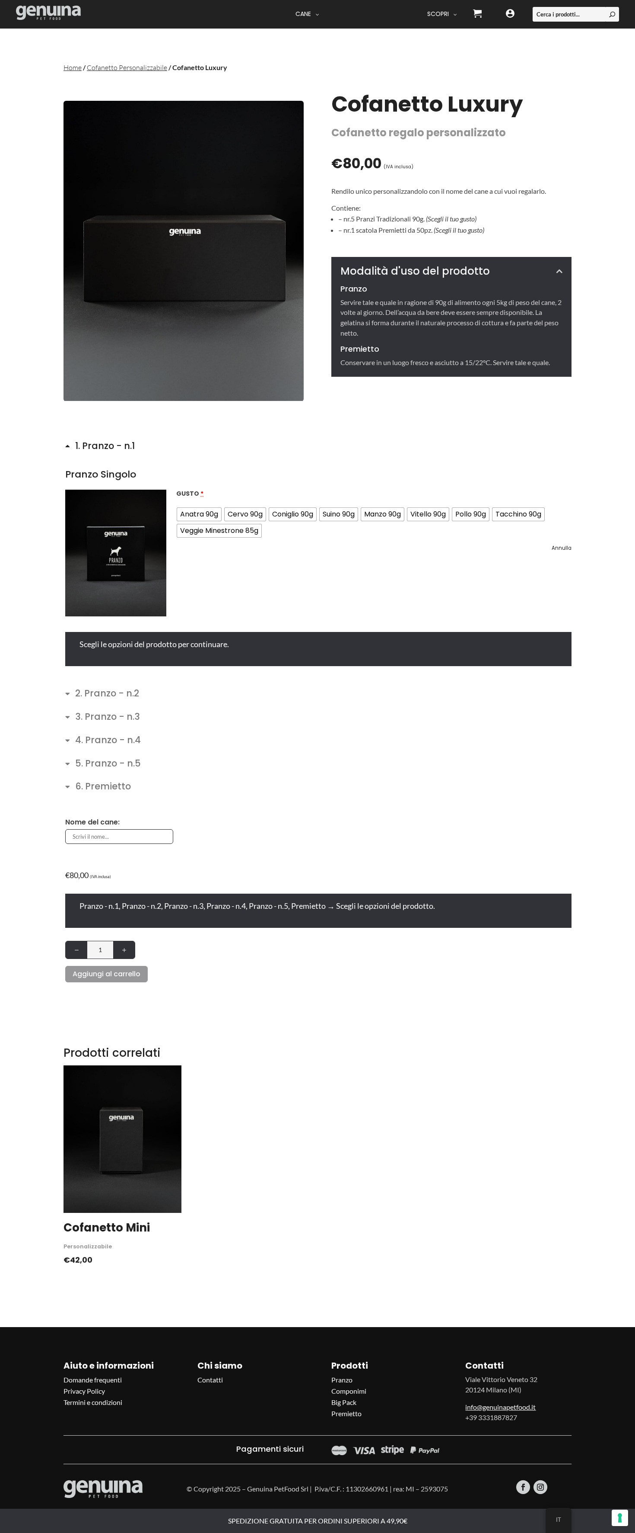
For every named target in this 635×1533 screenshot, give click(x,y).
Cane (303, 14)
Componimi (348, 1391)
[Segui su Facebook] (523, 1487)
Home (73, 67)
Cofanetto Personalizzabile (127, 67)
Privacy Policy (84, 1391)
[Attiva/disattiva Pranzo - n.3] (102, 718)
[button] (115, 553)
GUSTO (189, 493)
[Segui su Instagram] (540, 1487)
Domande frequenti (93, 1380)
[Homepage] (48, 14)
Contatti (210, 1380)
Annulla (562, 548)
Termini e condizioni (93, 1402)
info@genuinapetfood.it (500, 1407)
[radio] (199, 514)
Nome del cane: (92, 822)
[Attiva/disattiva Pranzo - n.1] (100, 447)
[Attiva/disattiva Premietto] (98, 788)
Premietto (346, 1413)
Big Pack (343, 1402)
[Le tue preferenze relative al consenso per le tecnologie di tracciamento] (620, 1518)
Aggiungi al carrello (106, 974)
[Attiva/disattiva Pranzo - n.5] (103, 765)
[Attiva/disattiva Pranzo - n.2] (102, 695)
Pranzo (341, 1380)
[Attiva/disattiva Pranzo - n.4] (103, 742)
